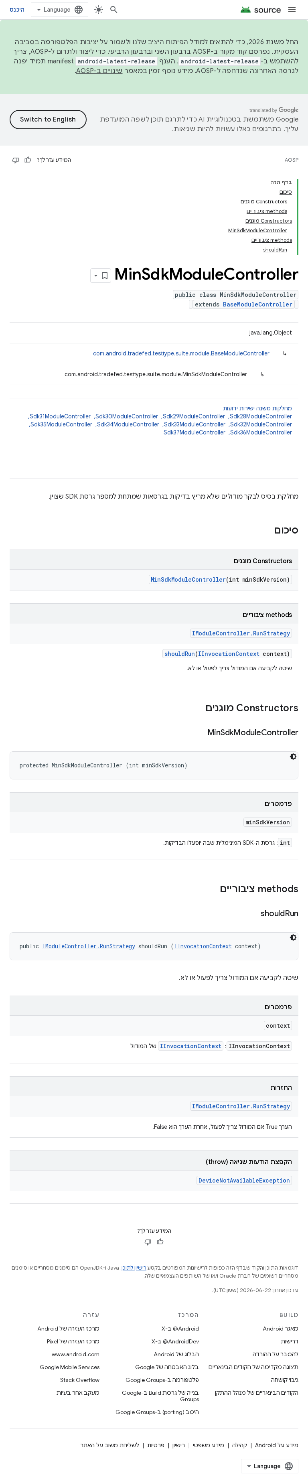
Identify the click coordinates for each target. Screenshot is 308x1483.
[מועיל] (28, 160)
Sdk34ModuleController (128, 424)
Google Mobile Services (69, 1367)
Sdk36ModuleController (261, 432)
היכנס (17, 9)
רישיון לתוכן (134, 1267)
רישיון (178, 1445)
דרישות (289, 1341)
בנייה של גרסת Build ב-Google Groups (160, 1396)
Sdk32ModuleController (261, 424)
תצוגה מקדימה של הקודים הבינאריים (253, 1367)
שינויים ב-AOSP (99, 71)
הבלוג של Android (176, 1354)
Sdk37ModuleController (194, 432)
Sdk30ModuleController (126, 416)
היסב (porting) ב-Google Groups (157, 1412)
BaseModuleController (257, 304)
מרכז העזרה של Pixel (73, 1341)
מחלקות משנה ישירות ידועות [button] (159, 420)
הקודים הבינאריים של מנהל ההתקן (256, 1392)
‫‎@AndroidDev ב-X (175, 1341)
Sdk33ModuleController (194, 424)
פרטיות (155, 1445)
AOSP (291, 159)
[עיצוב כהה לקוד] (293, 756)
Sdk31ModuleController (60, 416)
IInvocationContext (228, 653)
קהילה (239, 1445)
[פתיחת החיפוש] (114, 9)
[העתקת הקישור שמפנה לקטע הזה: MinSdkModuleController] (199, 733)
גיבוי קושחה (284, 1380)
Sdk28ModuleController (261, 416)
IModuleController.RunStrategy (241, 633)
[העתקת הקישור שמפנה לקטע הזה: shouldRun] (253, 914)
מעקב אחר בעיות (78, 1392)
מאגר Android (280, 1328)
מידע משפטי (208, 1445)
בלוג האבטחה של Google (167, 1367)
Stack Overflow (79, 1380)
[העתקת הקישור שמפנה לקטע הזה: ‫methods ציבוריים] (212, 890)
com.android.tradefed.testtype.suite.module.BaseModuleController (181, 353)
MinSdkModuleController (188, 579)
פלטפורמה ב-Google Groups (162, 1380)
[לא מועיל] (16, 160)
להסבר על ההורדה (275, 1354)
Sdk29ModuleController (194, 416)
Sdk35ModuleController (61, 424)
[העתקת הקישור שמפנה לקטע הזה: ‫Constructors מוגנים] (197, 709)
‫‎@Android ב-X (180, 1328)
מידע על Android (276, 1445)
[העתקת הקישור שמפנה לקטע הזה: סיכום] (266, 531)
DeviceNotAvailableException (244, 1180)
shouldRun (179, 653)
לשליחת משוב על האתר (109, 1445)
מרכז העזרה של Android (68, 1328)
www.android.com (75, 1354)
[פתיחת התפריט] (292, 9)
